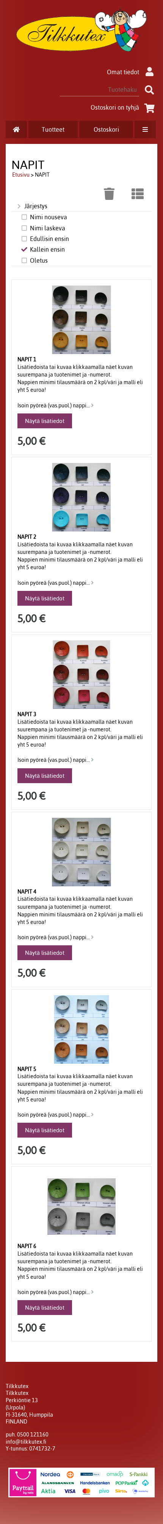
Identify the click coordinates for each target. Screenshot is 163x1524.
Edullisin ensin (49, 238)
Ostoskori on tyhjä (115, 107)
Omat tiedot (123, 72)
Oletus (39, 260)
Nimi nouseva (48, 217)
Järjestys (35, 206)
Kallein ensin (47, 249)
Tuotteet (53, 129)
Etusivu (21, 175)
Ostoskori (106, 129)
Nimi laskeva (47, 228)
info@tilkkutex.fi (26, 1442)
